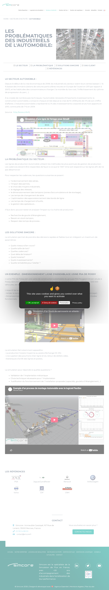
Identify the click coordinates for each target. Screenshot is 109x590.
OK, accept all (33, 303)
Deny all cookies (49, 303)
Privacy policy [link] (77, 303)
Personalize (64, 303)
